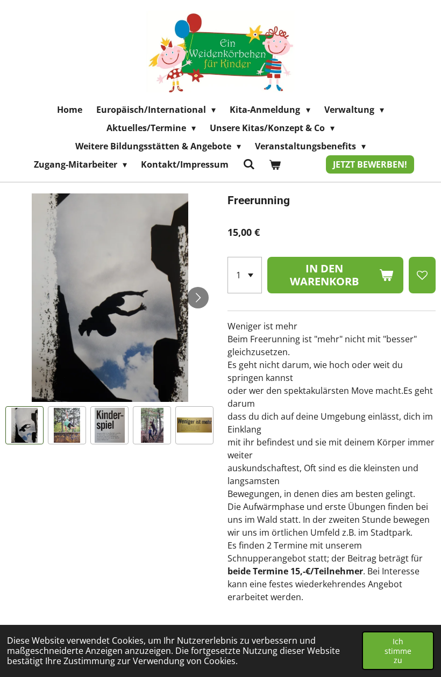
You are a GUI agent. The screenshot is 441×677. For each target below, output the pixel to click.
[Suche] (248, 163)
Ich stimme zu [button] (398, 650)
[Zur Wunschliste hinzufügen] (422, 275)
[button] (24, 425)
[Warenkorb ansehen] (275, 164)
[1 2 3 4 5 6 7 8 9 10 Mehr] (244, 275)
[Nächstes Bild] (198, 297)
